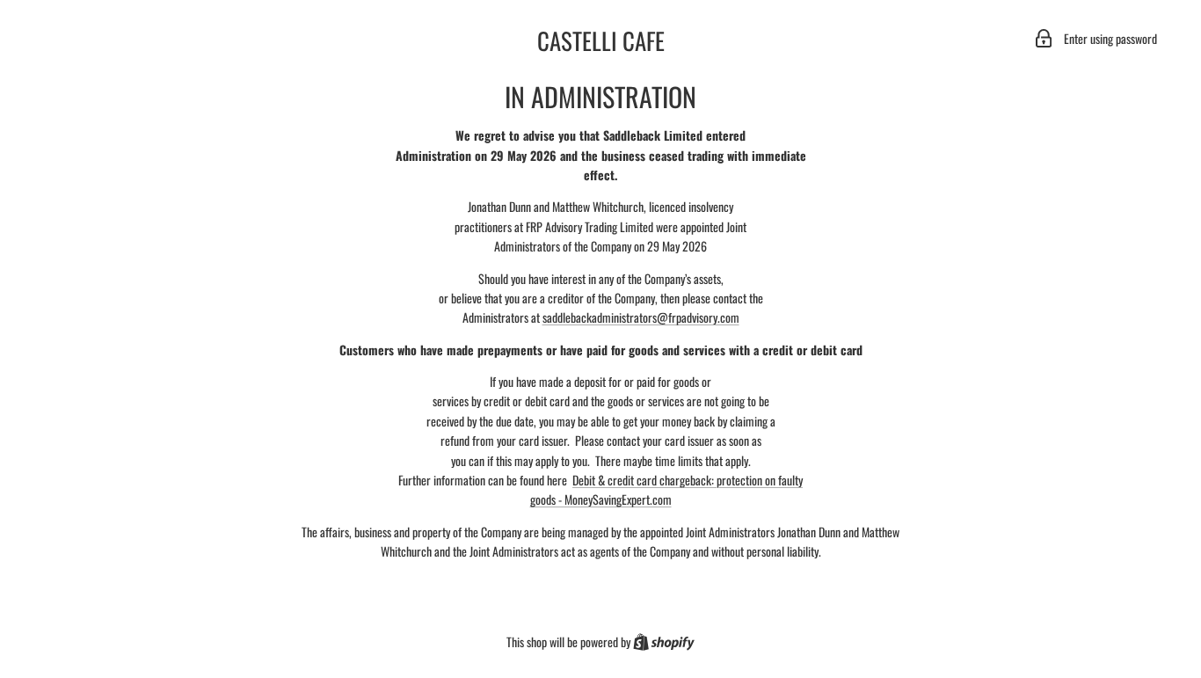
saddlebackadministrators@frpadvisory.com (640, 317)
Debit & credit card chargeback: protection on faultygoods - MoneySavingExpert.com (667, 489)
